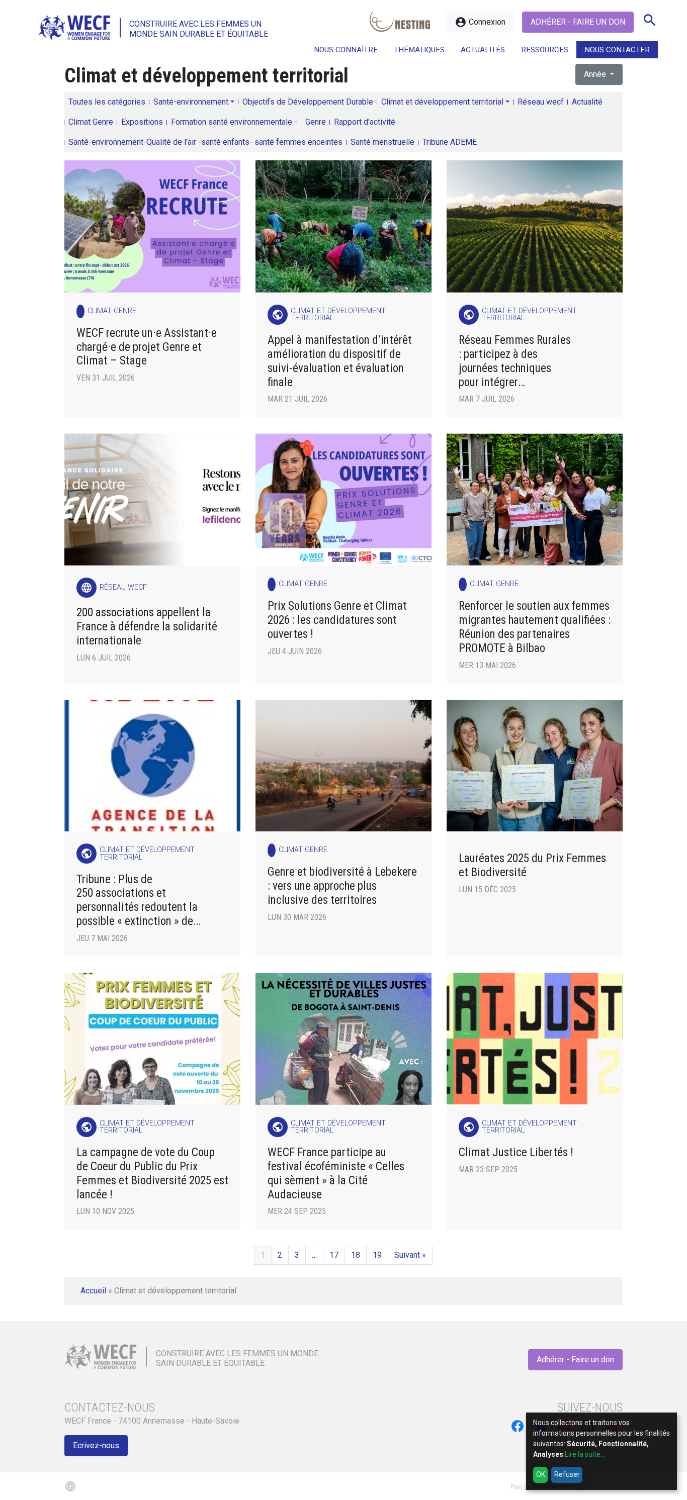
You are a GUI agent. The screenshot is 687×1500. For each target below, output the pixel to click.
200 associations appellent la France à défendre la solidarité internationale (146, 626)
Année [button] (596, 74)
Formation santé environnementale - (234, 122)
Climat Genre (90, 122)
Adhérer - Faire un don (578, 22)
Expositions (142, 122)
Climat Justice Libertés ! (516, 1152)
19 (377, 1255)
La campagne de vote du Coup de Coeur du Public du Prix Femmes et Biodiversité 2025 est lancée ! (152, 1173)
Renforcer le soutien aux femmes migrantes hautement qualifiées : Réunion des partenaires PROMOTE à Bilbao (535, 627)
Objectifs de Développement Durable (307, 102)
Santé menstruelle (382, 142)
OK (540, 1474)
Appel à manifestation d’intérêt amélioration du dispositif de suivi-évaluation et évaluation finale (340, 361)
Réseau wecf (541, 102)
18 (355, 1255)
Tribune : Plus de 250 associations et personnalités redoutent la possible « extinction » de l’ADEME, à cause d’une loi (137, 900)
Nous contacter (617, 49)
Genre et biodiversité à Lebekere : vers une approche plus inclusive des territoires (342, 886)
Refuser (567, 1474)
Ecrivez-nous (96, 1445)
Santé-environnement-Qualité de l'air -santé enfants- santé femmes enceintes (205, 142)
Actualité (587, 102)
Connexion (480, 22)
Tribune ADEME (449, 142)
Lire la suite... (585, 1454)
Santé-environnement (190, 102)
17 (333, 1255)
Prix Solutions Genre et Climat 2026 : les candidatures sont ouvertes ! (337, 620)
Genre (315, 122)
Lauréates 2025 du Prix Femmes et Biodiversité (532, 865)
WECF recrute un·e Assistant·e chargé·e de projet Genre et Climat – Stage (146, 347)
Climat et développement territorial (442, 102)
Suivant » (410, 1255)
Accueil (93, 1290)
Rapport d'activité (364, 122)
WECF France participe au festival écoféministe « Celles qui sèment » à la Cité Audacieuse (336, 1173)
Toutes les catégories (106, 102)
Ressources (544, 49)
